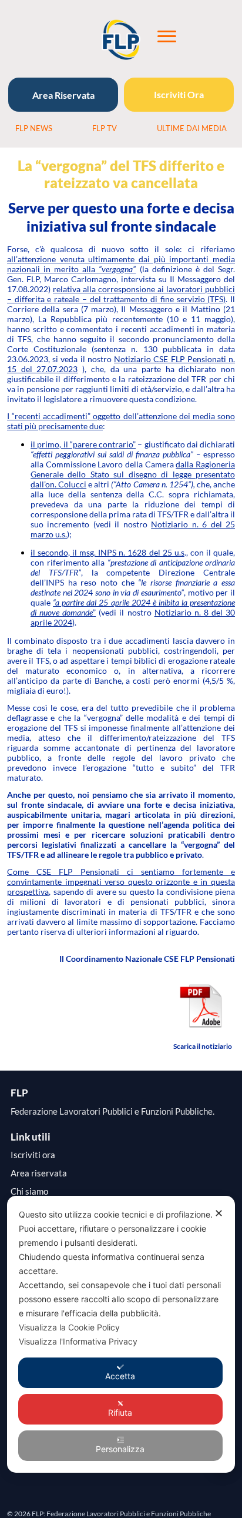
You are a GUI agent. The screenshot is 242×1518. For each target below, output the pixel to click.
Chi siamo (29, 1191)
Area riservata (39, 1173)
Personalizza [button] (120, 1449)
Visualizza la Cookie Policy (69, 1327)
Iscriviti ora (33, 1155)
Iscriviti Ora (179, 94)
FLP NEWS (33, 128)
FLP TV (104, 128)
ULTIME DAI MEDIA (192, 128)
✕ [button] (218, 1213)
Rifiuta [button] (120, 1412)
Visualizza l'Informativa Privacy (78, 1341)
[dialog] (120, 1334)
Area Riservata (63, 95)
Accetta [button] (120, 1376)
